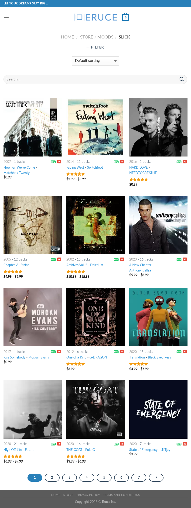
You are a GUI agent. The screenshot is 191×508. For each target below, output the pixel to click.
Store (86, 37)
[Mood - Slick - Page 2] (156, 478)
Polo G (90, 450)
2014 (70, 162)
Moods (105, 37)
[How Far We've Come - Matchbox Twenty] (32, 127)
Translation (137, 357)
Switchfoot (95, 167)
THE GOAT (74, 450)
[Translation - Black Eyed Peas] (158, 317)
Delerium (96, 265)
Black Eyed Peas (159, 357)
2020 (133, 259)
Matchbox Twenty (16, 173)
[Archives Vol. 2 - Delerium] (95, 225)
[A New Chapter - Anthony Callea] (158, 225)
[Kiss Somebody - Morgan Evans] (32, 317)
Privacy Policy (88, 495)
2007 (7, 162)
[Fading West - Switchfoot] (95, 127)
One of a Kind (76, 357)
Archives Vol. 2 (76, 265)
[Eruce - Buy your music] (95, 17)
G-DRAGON (98, 357)
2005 (7, 259)
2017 (7, 352)
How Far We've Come (19, 167)
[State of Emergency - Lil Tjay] (158, 409)
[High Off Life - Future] (32, 409)
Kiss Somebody (14, 357)
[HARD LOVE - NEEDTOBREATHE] (158, 127)
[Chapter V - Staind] (32, 225)
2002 (70, 259)
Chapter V (10, 265)
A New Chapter (140, 265)
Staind (25, 265)
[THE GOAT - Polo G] (95, 409)
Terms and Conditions (121, 495)
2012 (70, 352)
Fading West (75, 167)
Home (67, 37)
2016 (133, 162)
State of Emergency (143, 450)
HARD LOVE (138, 167)
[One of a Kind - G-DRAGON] (95, 317)
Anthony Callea (140, 270)
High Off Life (12, 450)
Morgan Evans (38, 357)
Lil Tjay (165, 450)
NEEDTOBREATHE (143, 173)
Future (29, 450)
